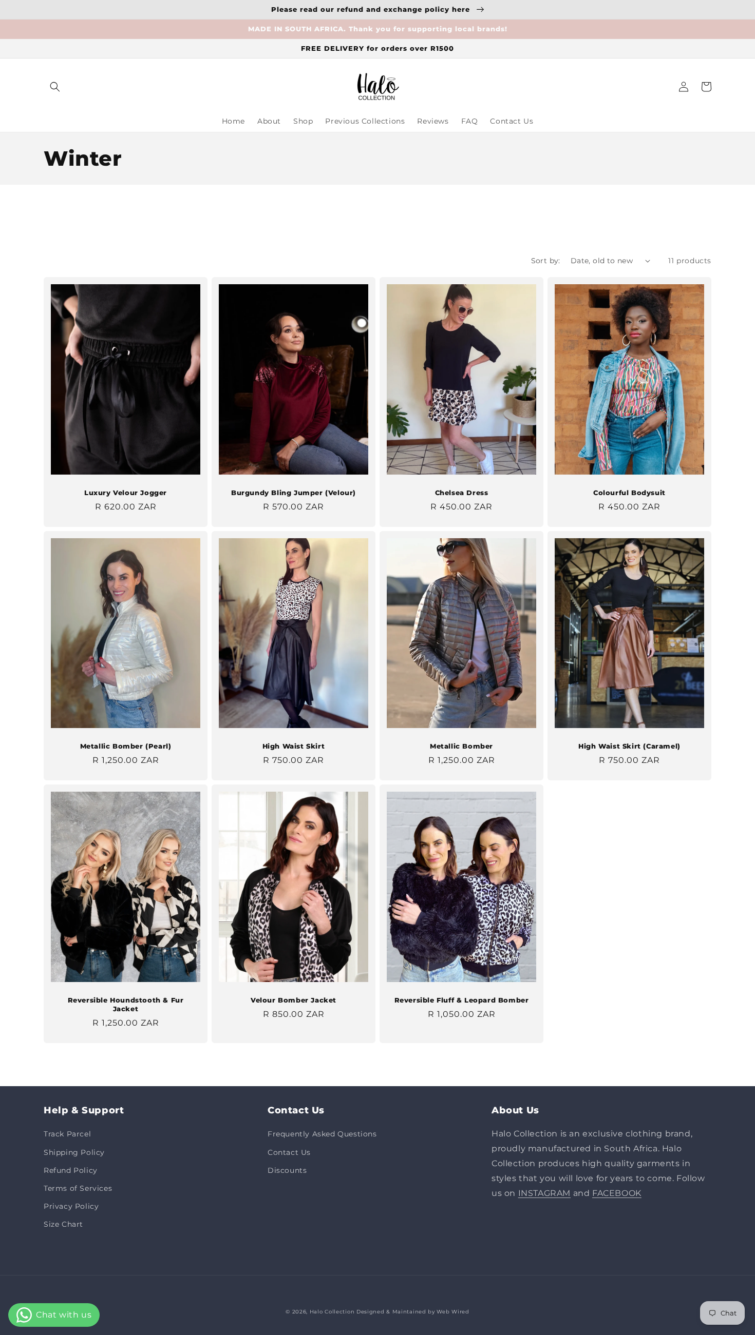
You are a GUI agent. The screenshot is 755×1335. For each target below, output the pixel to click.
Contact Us (289, 1152)
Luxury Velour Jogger (125, 492)
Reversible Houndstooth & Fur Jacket (126, 1004)
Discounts (287, 1170)
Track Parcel (67, 1133)
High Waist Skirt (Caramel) (629, 746)
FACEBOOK (616, 1193)
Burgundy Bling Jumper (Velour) (293, 492)
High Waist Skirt (293, 746)
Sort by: (545, 260)
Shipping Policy (74, 1152)
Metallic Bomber (461, 746)
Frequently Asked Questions (322, 1133)
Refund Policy (71, 1170)
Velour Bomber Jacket (293, 1000)
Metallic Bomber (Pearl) (126, 746)
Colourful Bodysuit (629, 492)
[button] (55, 86)
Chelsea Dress (461, 492)
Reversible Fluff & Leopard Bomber (461, 1000)
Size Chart (63, 1224)
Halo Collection (332, 1311)
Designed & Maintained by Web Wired (412, 1311)
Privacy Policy (71, 1206)
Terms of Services (78, 1188)
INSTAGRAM (544, 1193)
